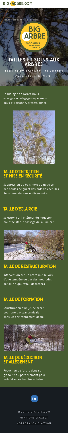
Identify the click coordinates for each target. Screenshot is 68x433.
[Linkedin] (34, 398)
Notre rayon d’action (34, 423)
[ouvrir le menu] (62, 4)
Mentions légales (34, 417)
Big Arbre (17, 4)
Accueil (7, 20)
